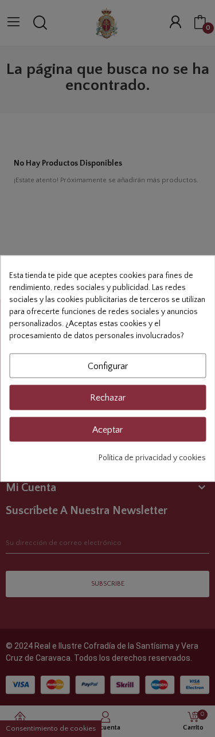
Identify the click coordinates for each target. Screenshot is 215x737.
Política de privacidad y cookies (152, 457)
